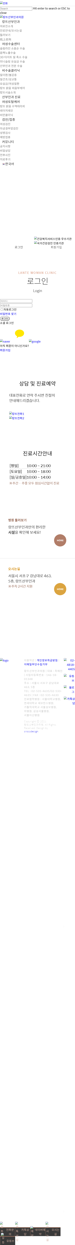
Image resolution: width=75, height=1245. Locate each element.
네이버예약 (40, 1232)
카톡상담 (25, 1232)
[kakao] (19, 341)
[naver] (5, 341)
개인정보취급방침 (47, 660)
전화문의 (10, 1232)
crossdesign (31, 731)
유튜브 (10, 1241)
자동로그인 (10, 309)
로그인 (19, 247)
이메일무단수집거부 (36, 664)
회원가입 (56, 247)
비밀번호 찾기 (8, 314)
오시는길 (55, 1232)
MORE (60, 540)
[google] (35, 341)
